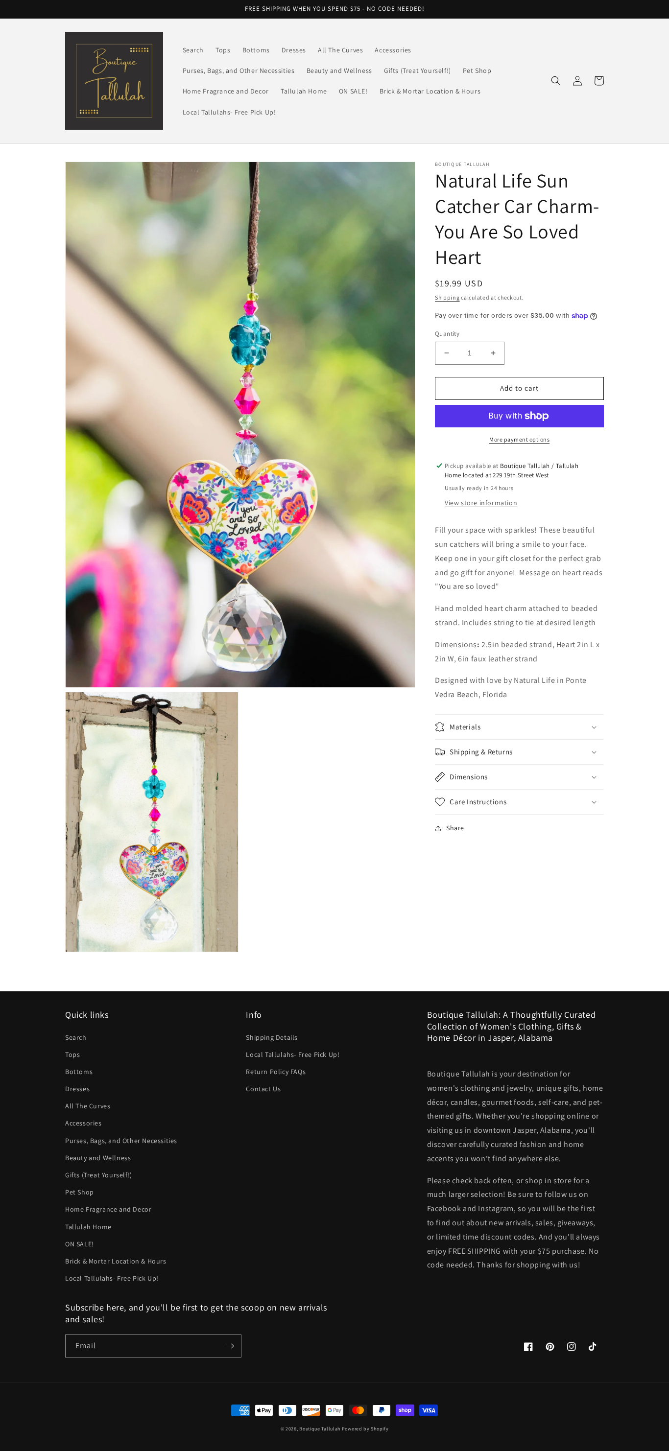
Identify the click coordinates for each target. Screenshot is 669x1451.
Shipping (447, 297)
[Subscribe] (230, 1345)
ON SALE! (79, 1244)
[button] (556, 81)
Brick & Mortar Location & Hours (116, 1261)
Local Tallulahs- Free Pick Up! (112, 1278)
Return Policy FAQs (276, 1071)
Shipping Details (272, 1037)
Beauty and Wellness (98, 1157)
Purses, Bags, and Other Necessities (121, 1140)
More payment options (519, 439)
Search (76, 1037)
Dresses (77, 1088)
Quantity (447, 333)
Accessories (83, 1123)
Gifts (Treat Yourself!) (98, 1174)
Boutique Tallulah (319, 1429)
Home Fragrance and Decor (108, 1209)
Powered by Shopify (365, 1429)
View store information (481, 502)
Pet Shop (79, 1192)
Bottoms (79, 1071)
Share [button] (455, 827)
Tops (72, 1054)
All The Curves (87, 1105)
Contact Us (263, 1088)
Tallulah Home (88, 1226)
